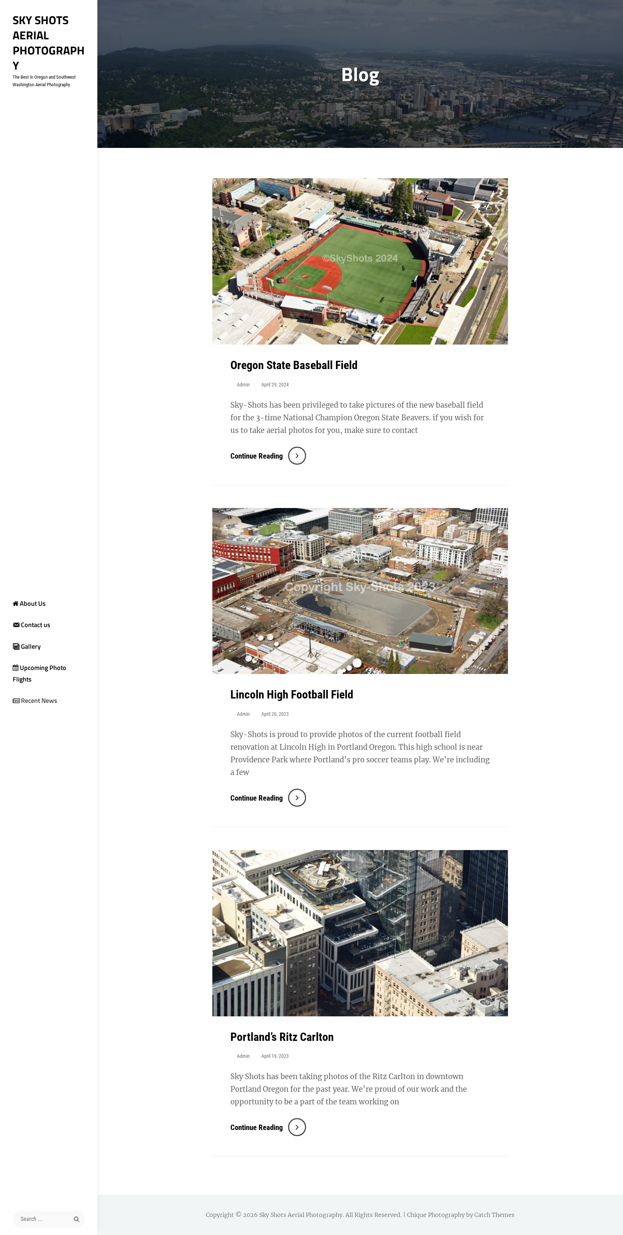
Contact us (35, 625)
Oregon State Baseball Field (294, 365)
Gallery (31, 646)
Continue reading (268, 456)
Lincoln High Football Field (291, 694)
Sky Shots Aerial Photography (49, 42)
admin (243, 384)
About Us (32, 603)
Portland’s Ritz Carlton (282, 1037)
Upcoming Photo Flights (39, 673)
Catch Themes (494, 1214)
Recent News (39, 700)
